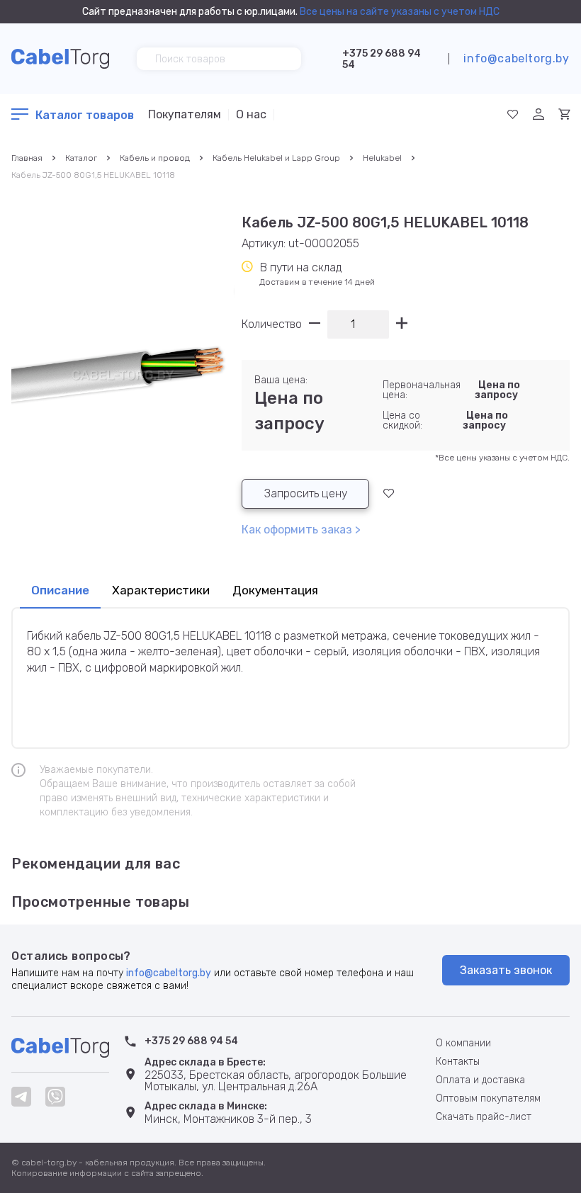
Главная (27, 158)
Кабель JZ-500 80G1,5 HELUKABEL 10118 (93, 175)
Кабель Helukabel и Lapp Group (276, 158)
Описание (60, 590)
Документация (275, 590)
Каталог (81, 158)
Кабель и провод (155, 158)
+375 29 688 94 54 (381, 59)
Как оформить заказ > (301, 529)
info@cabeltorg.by (516, 58)
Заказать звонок (506, 970)
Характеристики (161, 590)
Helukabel (382, 158)
